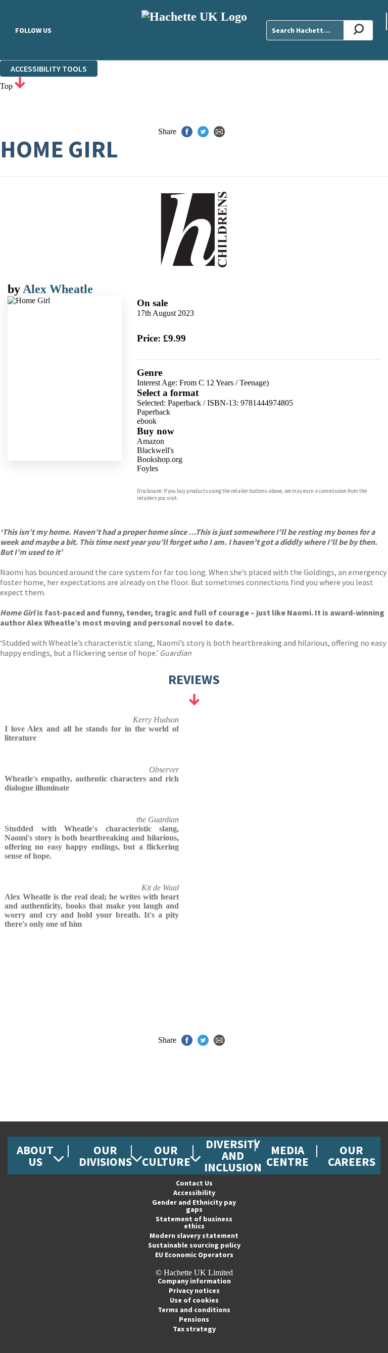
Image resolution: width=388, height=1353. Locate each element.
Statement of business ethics (194, 1222)
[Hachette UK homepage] (194, 30)
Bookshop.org (159, 459)
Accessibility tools (49, 69)
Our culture (166, 1155)
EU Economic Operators (194, 1254)
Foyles (147, 468)
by (15, 289)
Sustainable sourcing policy (194, 1245)
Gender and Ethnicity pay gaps (194, 1206)
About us (35, 1155)
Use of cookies (194, 1300)
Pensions (194, 1319)
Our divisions (105, 1155)
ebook (147, 421)
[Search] (358, 30)
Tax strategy (194, 1328)
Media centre (287, 1155)
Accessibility (194, 1192)
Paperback (153, 412)
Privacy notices (194, 1290)
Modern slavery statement (194, 1235)
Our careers (351, 1155)
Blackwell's (155, 450)
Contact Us (194, 1183)
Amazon (150, 441)
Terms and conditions (194, 1309)
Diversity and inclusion (233, 1155)
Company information (194, 1280)
